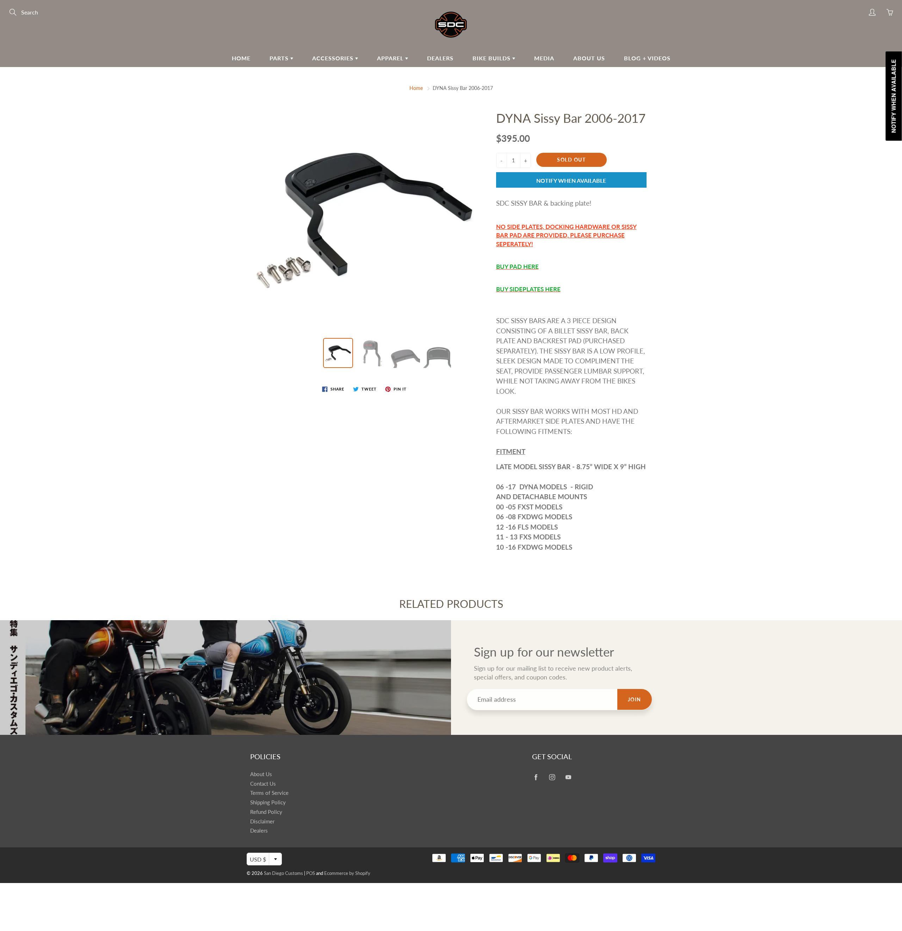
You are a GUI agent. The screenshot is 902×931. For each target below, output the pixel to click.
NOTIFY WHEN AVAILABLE (571, 180)
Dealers (440, 58)
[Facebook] (536, 777)
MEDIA (544, 58)
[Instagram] (552, 777)
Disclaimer (262, 821)
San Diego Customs (283, 873)
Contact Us (263, 784)
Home (241, 58)
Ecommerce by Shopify (347, 873)
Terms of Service (269, 793)
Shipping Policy (268, 802)
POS (310, 873)
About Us (589, 58)
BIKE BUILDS (492, 58)
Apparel (391, 58)
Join (634, 699)
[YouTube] (568, 777)
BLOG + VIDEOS (647, 58)
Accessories (333, 58)
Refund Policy (266, 812)
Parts (280, 58)
